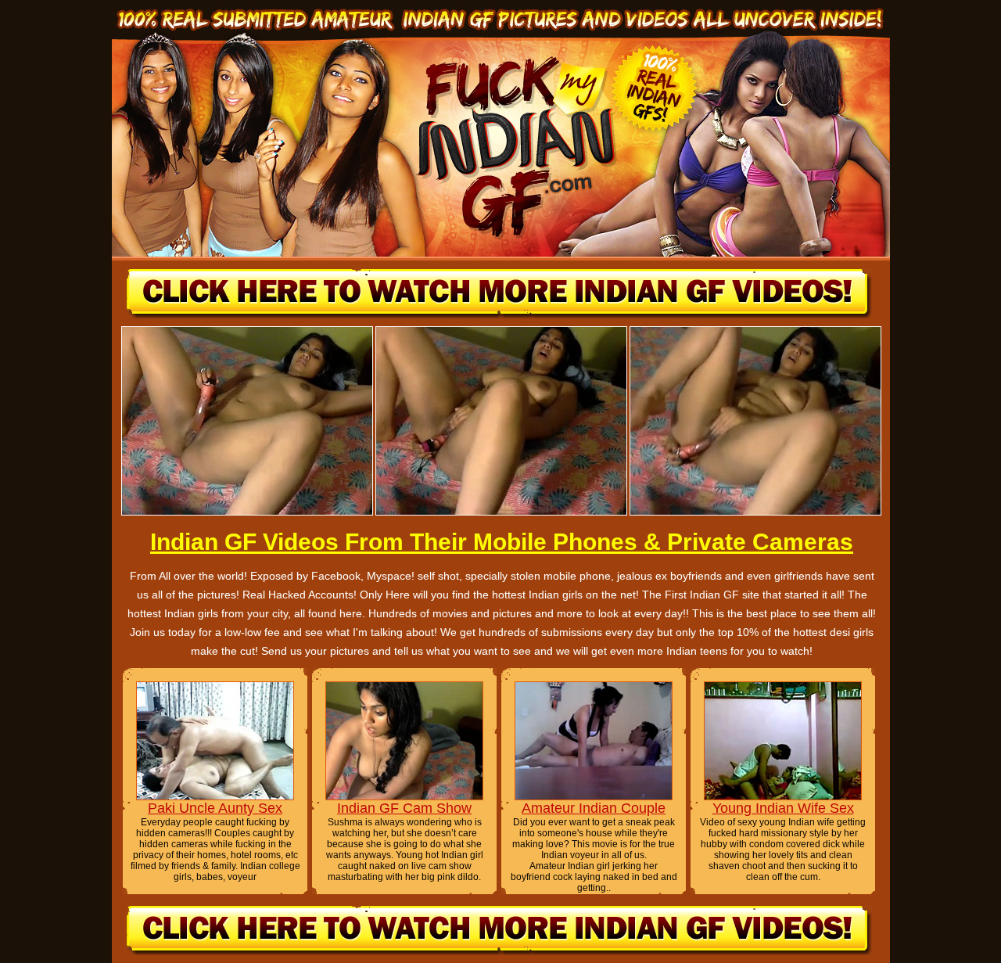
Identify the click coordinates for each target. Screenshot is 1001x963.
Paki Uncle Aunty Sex (215, 808)
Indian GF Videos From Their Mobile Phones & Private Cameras (501, 542)
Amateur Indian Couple (594, 808)
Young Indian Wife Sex (783, 808)
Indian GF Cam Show (404, 808)
